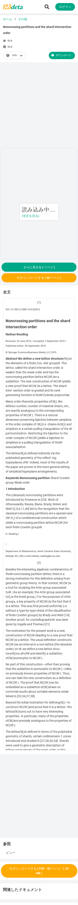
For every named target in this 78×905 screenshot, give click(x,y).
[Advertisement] (39, 106)
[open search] (47, 7)
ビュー (10, 852)
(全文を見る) (30, 216)
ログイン (65, 6)
